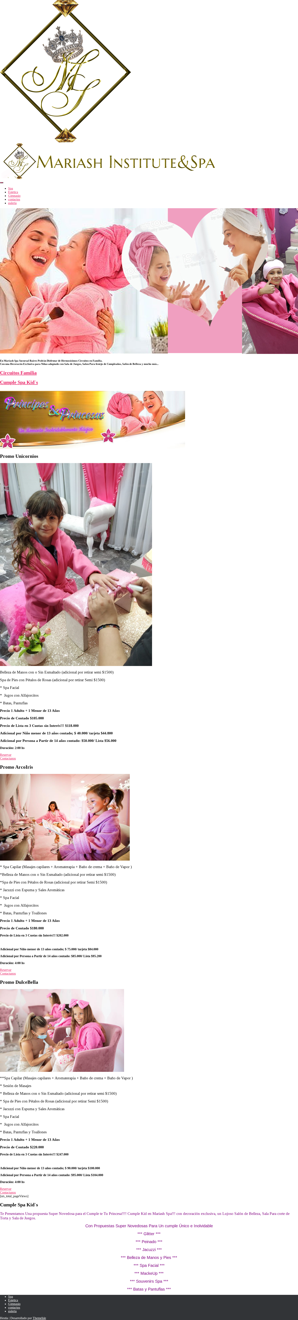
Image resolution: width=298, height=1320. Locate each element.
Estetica (13, 192)
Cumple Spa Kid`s (19, 382)
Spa (10, 188)
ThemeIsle (39, 1318)
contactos (14, 199)
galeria (12, 203)
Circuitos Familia (18, 372)
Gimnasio (14, 195)
